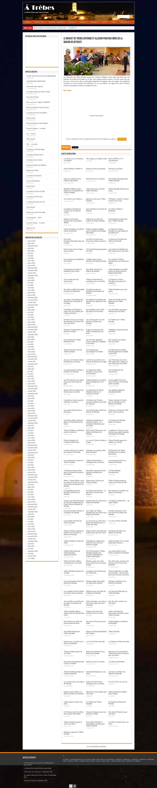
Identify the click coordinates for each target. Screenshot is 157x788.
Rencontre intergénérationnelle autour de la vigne (74, 241)
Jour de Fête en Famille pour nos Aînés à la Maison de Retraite (74, 603)
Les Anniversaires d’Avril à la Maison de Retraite (96, 411)
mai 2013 (30, 492)
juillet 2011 (31, 546)
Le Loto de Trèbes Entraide (117, 521)
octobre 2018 (32, 332)
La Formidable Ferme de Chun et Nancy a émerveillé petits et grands (118, 382)
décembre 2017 (32, 356)
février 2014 (31, 470)
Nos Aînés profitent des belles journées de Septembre (74, 290)
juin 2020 (30, 283)
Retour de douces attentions (96, 169)
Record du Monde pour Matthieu (36, 165)
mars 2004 (31, 558)
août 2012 (31, 514)
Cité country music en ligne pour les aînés (73, 250)
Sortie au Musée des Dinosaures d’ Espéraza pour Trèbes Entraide (118, 613)
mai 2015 (30, 433)
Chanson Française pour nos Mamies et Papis (96, 713)
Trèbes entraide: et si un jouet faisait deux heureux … (118, 542)
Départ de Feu (30, 228)
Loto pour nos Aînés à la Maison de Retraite (116, 672)
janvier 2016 (31, 413)
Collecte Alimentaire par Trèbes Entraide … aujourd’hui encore (72, 553)
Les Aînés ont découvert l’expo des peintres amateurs (96, 240)
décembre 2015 (32, 416)
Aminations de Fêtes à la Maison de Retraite (117, 532)
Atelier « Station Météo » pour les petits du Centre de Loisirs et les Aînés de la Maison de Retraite (74, 483)
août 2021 (31, 248)
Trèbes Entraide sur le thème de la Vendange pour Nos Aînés (96, 382)
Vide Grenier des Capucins (34, 86)
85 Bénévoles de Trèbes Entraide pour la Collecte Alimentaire (116, 452)
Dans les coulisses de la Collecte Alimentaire (72, 180)
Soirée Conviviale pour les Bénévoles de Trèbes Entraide (117, 301)
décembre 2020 (32, 268)
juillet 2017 (31, 369)
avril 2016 (31, 406)
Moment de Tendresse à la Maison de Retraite (95, 652)
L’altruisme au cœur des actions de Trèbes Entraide (95, 220)
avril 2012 (31, 524)
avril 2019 (31, 317)
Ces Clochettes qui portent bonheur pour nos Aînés (117, 310)
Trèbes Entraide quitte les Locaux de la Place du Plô (117, 481)
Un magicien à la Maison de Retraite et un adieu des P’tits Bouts (96, 301)
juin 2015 (30, 430)
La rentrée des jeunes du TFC (35, 202)
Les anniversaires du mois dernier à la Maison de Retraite (95, 321)
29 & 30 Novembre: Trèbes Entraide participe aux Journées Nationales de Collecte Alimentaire (95, 553)
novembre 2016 (32, 388)
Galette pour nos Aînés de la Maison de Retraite (73, 642)
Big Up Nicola (30, 186)
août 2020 (31, 278)
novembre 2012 (32, 507)
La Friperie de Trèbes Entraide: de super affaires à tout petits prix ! (118, 231)
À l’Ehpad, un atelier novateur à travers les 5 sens (118, 200)
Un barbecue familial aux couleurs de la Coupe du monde (72, 211)
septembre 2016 (33, 393)
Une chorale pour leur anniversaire (71, 280)
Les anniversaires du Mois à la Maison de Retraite (73, 371)
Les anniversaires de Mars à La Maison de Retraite (74, 511)
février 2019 (31, 322)
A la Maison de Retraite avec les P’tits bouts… (96, 572)
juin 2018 (30, 342)
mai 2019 (30, 315)
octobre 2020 (32, 273)
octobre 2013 (32, 480)
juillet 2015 (31, 428)
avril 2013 (31, 494)
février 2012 (31, 529)
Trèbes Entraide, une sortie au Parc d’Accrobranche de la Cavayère (96, 603)
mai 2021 (30, 256)
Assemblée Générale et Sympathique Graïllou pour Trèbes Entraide (95, 724)
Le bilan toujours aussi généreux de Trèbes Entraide (96, 260)
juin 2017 (30, 371)
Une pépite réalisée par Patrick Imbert (38, 92)
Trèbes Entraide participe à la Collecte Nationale (74, 672)
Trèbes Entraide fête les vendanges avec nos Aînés (95, 280)
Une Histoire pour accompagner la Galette (94, 351)
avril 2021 (31, 258)
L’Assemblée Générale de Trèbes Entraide (73, 522)
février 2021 (31, 263)
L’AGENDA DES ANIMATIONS (35, 81)
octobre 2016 (32, 391)
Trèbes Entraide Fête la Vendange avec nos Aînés (95, 683)
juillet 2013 (31, 487)
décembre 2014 (32, 445)
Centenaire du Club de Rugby (35, 149)
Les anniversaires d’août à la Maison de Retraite (74, 582)
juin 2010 (30, 553)
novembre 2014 (32, 448)
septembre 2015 (33, 423)
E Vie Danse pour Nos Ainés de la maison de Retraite (74, 713)
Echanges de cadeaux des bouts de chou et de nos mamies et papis (95, 542)
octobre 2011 (32, 539)
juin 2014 (30, 460)
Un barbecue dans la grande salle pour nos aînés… (73, 401)
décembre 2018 (32, 327)
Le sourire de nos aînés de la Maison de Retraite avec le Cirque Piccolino (96, 522)
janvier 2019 (31, 324)
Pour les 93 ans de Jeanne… (118, 682)
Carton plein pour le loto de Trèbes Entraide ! (95, 190)
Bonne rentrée (30, 118)
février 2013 (31, 499)
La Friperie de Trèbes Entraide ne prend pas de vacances (117, 281)
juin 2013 (30, 489)
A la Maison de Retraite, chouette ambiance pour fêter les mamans (96, 402)
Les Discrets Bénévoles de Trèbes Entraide (117, 592)
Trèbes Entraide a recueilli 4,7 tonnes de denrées (74, 230)
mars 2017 (31, 379)
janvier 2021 (31, 265)
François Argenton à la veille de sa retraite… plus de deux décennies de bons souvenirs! (118, 573)
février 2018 (31, 352)
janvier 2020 (31, 295)
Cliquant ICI (122, 139)
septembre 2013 (33, 482)
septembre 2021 (33, 246)
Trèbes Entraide (113, 631)
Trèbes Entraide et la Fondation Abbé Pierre (71, 441)
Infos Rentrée (30, 207)
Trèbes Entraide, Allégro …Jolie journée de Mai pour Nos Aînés (74, 613)
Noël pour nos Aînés (115, 169)
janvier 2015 (31, 443)
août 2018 (31, 337)
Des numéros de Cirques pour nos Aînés (117, 340)
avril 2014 (31, 465)
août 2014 (31, 455)
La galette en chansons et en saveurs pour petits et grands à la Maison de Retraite (118, 432)
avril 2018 (31, 347)
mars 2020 (31, 290)
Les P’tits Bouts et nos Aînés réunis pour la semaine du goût (74, 382)
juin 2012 (30, 519)
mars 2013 (31, 497)
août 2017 (31, 366)
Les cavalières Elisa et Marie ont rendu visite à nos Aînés (74, 592)
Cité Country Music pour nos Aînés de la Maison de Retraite (96, 432)
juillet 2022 (31, 243)
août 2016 (31, 396)
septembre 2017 (33, 364)
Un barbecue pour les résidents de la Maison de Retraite (95, 291)
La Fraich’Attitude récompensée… (114, 471)
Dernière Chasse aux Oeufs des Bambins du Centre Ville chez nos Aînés (74, 321)
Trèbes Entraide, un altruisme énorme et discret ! (74, 431)
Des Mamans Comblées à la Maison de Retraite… (118, 491)
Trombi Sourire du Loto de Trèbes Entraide (73, 351)
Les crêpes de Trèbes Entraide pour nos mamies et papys (118, 261)
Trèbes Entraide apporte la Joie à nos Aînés (73, 723)
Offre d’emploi (30, 139)
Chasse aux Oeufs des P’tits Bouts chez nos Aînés (118, 411)
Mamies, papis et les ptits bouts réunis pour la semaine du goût (96, 563)
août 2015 (31, 425)
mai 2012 (30, 521)
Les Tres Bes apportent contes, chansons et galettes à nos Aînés (96, 341)
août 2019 (31, 307)
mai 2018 (30, 344)
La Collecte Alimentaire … (117, 662)
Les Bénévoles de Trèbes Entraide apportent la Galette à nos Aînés (118, 351)
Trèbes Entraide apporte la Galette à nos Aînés (117, 441)
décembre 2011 (32, 534)
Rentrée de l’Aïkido (32, 170)
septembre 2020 (33, 275)
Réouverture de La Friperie (95, 179)
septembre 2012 (33, 512)
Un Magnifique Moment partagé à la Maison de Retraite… (72, 492)
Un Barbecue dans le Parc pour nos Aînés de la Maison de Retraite (74, 472)
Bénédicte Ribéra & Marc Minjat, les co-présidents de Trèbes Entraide (73, 190)
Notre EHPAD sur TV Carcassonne (115, 159)
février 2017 (31, 381)
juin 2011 (30, 548)
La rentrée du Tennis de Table (35, 191)
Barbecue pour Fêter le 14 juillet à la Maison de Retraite (74, 693)
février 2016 (31, 411)
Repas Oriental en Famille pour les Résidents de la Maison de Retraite (117, 402)
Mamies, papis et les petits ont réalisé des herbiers (95, 582)
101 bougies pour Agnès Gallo (96, 159)
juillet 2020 (31, 280)
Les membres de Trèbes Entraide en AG (72, 340)
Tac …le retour (31, 134)
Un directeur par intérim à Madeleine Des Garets (72, 270)
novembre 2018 (32, 329)
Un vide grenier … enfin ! (34, 217)
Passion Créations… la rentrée (35, 128)
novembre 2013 (32, 477)
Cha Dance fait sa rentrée (34, 160)
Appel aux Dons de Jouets (95, 662)
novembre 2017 (32, 359)
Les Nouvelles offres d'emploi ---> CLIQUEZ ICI (48, 28)
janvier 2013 (31, 502)
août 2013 (31, 484)
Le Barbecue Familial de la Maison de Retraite (117, 240)
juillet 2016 (31, 398)
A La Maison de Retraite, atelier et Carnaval (116, 421)
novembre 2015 (32, 418)
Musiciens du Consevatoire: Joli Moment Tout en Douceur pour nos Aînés (118, 653)
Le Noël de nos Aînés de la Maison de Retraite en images (96, 361)
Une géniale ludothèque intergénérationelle (116, 391)
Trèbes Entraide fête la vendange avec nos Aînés (95, 461)
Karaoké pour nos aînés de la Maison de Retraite (96, 501)
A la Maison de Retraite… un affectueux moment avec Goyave (96, 492)
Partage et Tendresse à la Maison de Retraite (117, 582)
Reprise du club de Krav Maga (35, 212)
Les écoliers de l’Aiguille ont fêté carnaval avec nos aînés (118, 250)
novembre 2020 (32, 270)
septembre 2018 (33, 334)
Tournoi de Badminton (33, 181)
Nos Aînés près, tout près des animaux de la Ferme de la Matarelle (118, 563)
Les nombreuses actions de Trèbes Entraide (73, 461)
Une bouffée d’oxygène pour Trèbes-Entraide (118, 180)
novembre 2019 (32, 300)
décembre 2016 (32, 386)
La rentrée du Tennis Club (34, 196)
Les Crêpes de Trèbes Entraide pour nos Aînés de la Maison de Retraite (96, 512)
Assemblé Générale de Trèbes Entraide (72, 632)
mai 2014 (30, 462)
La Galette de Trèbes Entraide (118, 641)
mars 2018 (31, 349)
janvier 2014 (31, 472)
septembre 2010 (33, 551)
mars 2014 (31, 467)
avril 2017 (31, 376)
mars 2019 (31, 320)
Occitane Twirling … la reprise (35, 223)
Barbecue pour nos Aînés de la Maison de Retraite (96, 592)
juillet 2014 (31, 457)
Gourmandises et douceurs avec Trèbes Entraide (117, 220)
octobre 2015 (32, 420)
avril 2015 (31, 435)
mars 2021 (31, 260)
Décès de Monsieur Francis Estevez (37, 107)
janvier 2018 (31, 354)
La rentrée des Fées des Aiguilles (36, 113)
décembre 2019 (32, 297)
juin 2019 (30, 312)
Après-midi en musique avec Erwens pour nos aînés (74, 391)
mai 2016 (30, 403)
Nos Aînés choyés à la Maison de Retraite (94, 270)
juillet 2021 (31, 251)
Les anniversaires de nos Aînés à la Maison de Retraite (118, 552)
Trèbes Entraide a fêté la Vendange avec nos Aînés (73, 562)
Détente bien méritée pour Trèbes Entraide (95, 481)
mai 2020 (30, 285)
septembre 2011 (33, 541)
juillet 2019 (31, 310)
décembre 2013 (32, 475)
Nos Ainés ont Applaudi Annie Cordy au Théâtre (74, 662)
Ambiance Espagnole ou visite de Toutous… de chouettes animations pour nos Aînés (95, 423)
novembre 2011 (32, 536)
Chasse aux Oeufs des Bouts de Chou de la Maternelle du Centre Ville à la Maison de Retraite (74, 503)
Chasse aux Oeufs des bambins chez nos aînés (94, 612)
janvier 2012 (31, 531)
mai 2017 (30, 374)
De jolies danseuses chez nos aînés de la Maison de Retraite (117, 512)
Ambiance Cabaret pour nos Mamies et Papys (73, 330)
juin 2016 (30, 401)
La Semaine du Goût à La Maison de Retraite (117, 461)
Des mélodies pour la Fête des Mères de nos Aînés (95, 310)
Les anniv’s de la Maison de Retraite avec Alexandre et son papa (73, 301)
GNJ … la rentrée (31, 144)
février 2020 (31, 292)
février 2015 (31, 440)
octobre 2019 (32, 302)
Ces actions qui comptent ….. (74, 199)
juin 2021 (30, 253)
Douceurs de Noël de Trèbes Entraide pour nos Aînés (74, 361)
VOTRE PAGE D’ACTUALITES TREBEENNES (41, 76)
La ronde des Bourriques (34, 175)
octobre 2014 (32, 450)
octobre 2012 (32, 509)
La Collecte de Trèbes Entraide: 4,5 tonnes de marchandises (94, 371)
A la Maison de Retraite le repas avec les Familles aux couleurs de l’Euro (73, 311)
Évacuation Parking (32, 97)
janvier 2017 (31, 384)
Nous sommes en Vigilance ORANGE (38, 102)
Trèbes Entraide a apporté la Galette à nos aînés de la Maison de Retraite (73, 532)
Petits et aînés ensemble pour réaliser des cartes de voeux (96, 532)
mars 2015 (31, 438)
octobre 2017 (32, 361)
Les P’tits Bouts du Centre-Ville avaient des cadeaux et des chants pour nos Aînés (118, 361)
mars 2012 (31, 526)
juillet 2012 (31, 516)
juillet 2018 (31, 339)
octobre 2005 (32, 556)
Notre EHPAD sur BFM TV (73, 169)
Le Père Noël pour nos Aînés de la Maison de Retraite (74, 451)
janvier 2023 (31, 241)
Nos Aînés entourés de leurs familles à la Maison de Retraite (96, 472)
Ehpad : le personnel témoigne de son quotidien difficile (73, 221)
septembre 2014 (33, 452)
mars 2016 (31, 408)
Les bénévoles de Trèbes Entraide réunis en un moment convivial (95, 392)
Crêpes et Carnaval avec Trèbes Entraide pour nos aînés (95, 331)
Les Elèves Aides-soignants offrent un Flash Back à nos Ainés (73, 422)
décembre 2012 (32, 504)
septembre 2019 (33, 305)
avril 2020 (31, 288)
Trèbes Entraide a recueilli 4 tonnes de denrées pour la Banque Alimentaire (118, 271)
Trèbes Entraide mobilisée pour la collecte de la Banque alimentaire (96, 231)
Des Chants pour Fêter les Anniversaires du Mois (73, 622)
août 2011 (31, 544)
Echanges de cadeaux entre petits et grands (96, 451)
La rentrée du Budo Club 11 (34, 155)
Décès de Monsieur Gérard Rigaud (37, 123)
